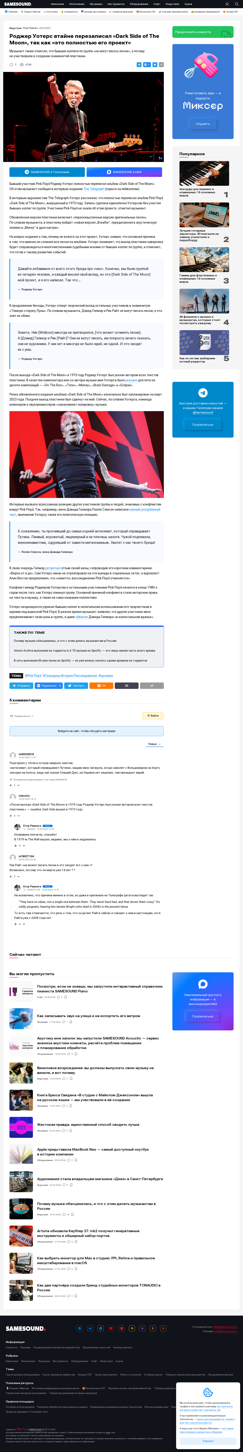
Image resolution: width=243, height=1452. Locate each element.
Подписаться (202, 424)
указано (131, 380)
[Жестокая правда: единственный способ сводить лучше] (21, 1127)
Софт (40, 997)
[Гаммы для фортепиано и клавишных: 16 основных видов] (204, 259)
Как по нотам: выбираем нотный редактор (197, 360)
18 (68, 1214)
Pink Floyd (34, 676)
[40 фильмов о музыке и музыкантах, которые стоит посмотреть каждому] (204, 301)
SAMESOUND (35, 1429)
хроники (107, 676)
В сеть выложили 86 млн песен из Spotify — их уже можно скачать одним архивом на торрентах (80, 660)
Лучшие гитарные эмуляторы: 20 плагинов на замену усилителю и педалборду (199, 235)
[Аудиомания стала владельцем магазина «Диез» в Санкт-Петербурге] (21, 1181)
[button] (139, 64)
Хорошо (208, 1441)
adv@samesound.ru (225, 1331)
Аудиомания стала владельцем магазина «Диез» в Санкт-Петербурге (100, 1179)
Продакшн (42, 1022)
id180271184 (33, 889)
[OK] (153, 1328)
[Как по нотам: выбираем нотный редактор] (204, 342)
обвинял (81, 617)
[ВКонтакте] (90, 1328)
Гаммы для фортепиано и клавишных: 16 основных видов (198, 278)
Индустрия (15, 28)
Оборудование (45, 1054)
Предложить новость (193, 32)
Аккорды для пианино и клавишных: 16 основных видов (197, 192)
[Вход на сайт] (228, 4)
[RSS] (163, 1328)
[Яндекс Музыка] (132, 1328)
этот (108, 1432)
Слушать (203, 124)
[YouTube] (111, 1328)
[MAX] (101, 1328)
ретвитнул (53, 568)
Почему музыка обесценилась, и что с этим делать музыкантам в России (65, 641)
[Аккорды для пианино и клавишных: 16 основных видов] (204, 173)
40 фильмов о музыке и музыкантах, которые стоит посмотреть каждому (199, 320)
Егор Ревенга (30, 28)
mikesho (24, 795)
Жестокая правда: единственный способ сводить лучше (88, 1125)
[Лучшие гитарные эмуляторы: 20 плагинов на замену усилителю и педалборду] (204, 214)
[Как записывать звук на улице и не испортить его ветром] (21, 1018)
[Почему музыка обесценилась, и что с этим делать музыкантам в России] (21, 1208)
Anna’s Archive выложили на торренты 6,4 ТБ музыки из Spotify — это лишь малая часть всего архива (84, 650)
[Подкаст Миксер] (142, 1328)
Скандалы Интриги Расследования (71, 676)
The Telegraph (93, 189)
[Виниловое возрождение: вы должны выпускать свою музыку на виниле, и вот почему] (21, 1073)
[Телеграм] (80, 1328)
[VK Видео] (121, 1328)
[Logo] (18, 4)
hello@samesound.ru (225, 1326)
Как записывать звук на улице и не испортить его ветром (88, 1016)
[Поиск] (235, 4)
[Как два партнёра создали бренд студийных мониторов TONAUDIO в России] (21, 1290)
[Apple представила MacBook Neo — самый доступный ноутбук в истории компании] (21, 1154)
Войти (154, 715)
